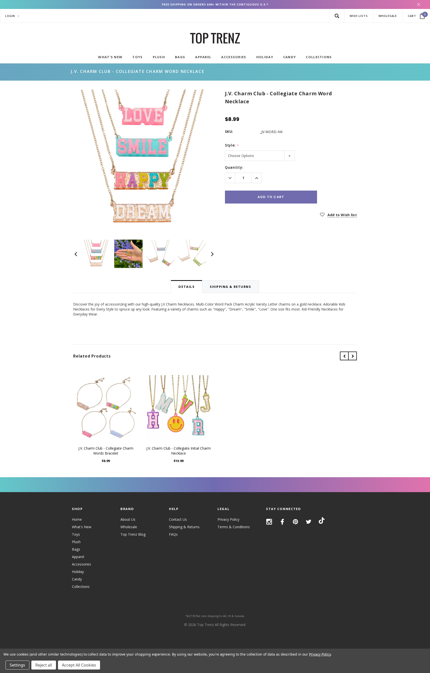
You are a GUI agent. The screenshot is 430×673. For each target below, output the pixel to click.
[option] (144, 160)
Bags (76, 549)
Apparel (78, 556)
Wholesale (128, 526)
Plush (76, 541)
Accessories (81, 564)
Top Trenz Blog (133, 534)
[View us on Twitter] (309, 521)
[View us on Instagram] (269, 521)
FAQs (173, 534)
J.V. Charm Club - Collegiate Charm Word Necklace (137, 71)
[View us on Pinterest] (295, 521)
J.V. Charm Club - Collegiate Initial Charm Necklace (178, 451)
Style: (232, 145)
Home (77, 519)
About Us (127, 519)
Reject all (43, 665)
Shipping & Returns (184, 526)
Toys (76, 534)
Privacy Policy (228, 519)
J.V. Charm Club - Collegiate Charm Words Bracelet (105, 451)
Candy (77, 579)
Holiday (78, 571)
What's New (81, 526)
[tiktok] (321, 521)
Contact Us (178, 519)
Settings (17, 665)
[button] (336, 16)
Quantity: (234, 167)
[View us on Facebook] (282, 521)
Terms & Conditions (233, 526)
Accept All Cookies (79, 665)
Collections (81, 586)
